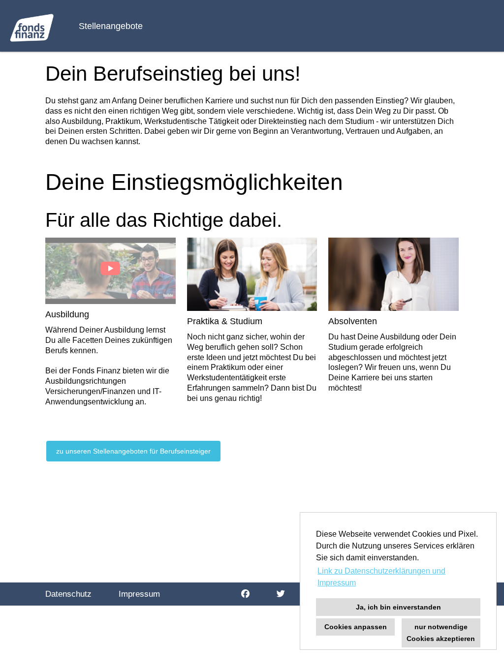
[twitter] (281, 594)
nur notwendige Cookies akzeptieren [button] (441, 632)
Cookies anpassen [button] (355, 627)
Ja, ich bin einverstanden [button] (398, 607)
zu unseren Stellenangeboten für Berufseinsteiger (133, 451)
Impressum (139, 594)
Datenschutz (68, 594)
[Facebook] (245, 594)
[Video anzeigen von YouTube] (110, 271)
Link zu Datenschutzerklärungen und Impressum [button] (381, 577)
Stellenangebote (111, 26)
